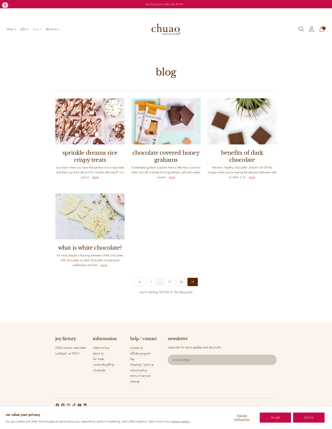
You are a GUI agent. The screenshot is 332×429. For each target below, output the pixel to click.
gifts (23, 29)
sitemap (135, 381)
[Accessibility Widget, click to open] (5, 5)
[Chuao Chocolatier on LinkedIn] (85, 406)
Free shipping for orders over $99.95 (164, 4)
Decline (309, 417)
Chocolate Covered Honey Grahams (166, 156)
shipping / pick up (142, 364)
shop (10, 29)
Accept (275, 417)
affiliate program (140, 353)
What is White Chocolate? (90, 247)
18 (181, 282)
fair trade (98, 359)
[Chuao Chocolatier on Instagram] (68, 406)
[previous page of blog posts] (140, 282)
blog (36, 29)
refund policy (138, 370)
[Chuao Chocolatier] (166, 29)
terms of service (140, 375)
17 (169, 282)
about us (51, 29)
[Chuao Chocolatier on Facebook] (57, 406)
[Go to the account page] (311, 29)
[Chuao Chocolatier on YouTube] (79, 406)
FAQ (132, 359)
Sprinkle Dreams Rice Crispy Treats (89, 156)
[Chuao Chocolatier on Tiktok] (74, 406)
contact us (136, 347)
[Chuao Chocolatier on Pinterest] (63, 406)
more (95, 177)
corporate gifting (103, 364)
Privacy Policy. (181, 421)
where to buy (101, 347)
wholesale (99, 370)
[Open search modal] (301, 29)
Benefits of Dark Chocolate (242, 156)
